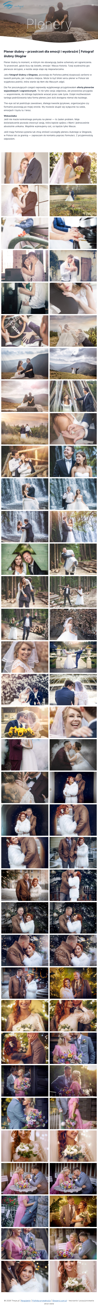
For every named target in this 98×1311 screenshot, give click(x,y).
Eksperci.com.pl (60, 1300)
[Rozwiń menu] (92, 5)
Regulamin (26, 1300)
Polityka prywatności (41, 1300)
